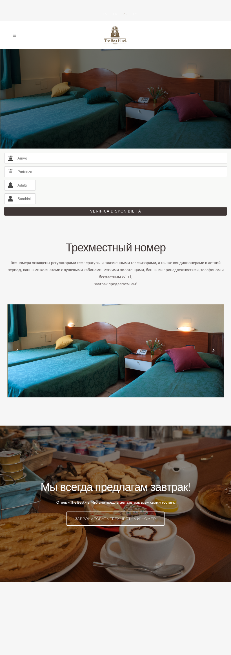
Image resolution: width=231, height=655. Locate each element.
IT (95, 14)
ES (135, 14)
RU (125, 14)
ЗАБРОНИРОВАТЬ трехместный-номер (115, 519)
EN (105, 14)
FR (115, 14)
